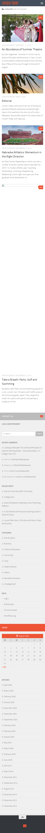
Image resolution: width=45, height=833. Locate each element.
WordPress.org (10, 616)
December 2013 (10, 794)
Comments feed (10, 610)
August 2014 (9, 789)
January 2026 (9, 702)
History (7, 572)
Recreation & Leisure (12, 578)
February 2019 (10, 754)
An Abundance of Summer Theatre (22, 49)
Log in (6, 598)
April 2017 (8, 766)
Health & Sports (10, 567)
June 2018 (8, 760)
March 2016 (8, 771)
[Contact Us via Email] (41, 416)
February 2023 (10, 725)
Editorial (7, 100)
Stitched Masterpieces (20, 459)
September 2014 (10, 783)
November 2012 (10, 806)
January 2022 (9, 737)
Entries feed (9, 604)
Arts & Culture (9, 538)
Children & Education (12, 549)
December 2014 (10, 777)
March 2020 (8, 748)
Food (6, 561)
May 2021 (8, 743)
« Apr (4, 667)
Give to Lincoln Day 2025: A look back (18, 491)
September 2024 (10, 719)
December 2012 (10, 800)
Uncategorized (8, 45)
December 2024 (10, 714)
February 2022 (10, 731)
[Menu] (42, 3)
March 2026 (8, 691)
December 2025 (10, 708)
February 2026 (10, 696)
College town (9, 497)
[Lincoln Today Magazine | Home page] (13, 3)
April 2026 (8, 685)
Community (8, 555)
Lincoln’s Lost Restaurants (19, 471)
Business (7, 544)
